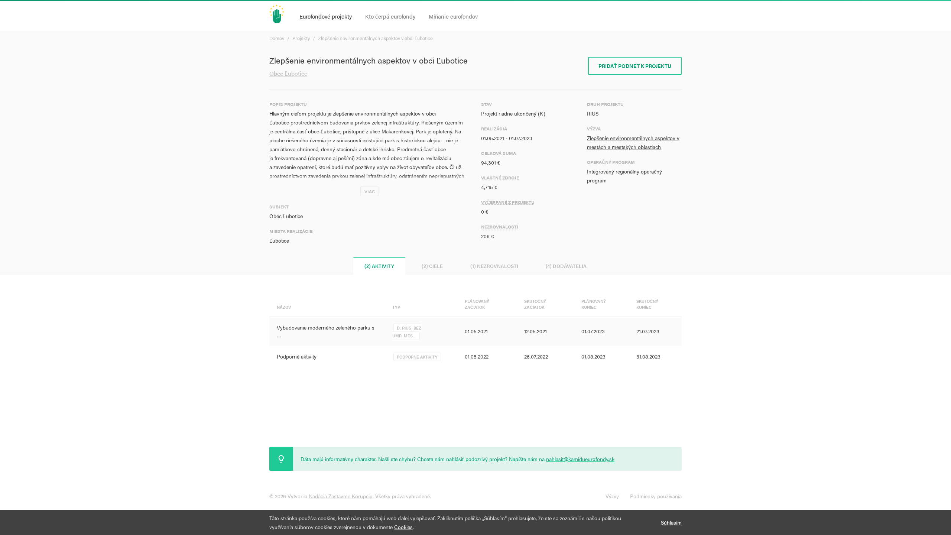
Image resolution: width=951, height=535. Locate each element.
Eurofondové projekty (325, 16)
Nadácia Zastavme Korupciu (341, 496)
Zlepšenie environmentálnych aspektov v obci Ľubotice (375, 38)
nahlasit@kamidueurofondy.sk (580, 459)
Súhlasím (671, 522)
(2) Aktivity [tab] (379, 265)
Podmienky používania (656, 496)
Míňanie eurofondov (453, 16)
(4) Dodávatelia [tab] (566, 265)
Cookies (403, 527)
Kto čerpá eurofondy (390, 16)
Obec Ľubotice (288, 73)
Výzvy (612, 496)
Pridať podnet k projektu (634, 65)
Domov (276, 38)
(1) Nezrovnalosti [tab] (494, 265)
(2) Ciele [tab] (432, 265)
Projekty (301, 38)
